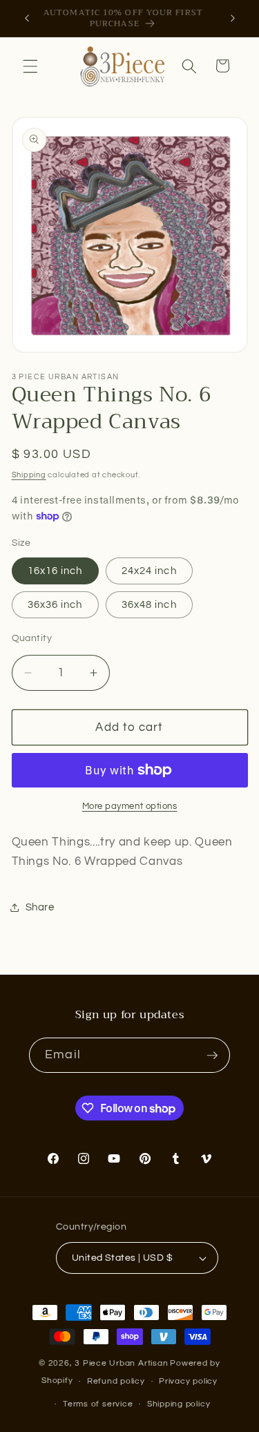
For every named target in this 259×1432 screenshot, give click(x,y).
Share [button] (40, 907)
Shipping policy (179, 1404)
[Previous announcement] (27, 18)
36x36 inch (55, 604)
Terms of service (98, 1404)
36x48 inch (149, 604)
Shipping (29, 475)
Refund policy (116, 1381)
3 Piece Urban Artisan (121, 1363)
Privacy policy (188, 1381)
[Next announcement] (233, 18)
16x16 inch (55, 570)
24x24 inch (149, 570)
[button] (30, 65)
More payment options (130, 806)
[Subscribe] (212, 1055)
